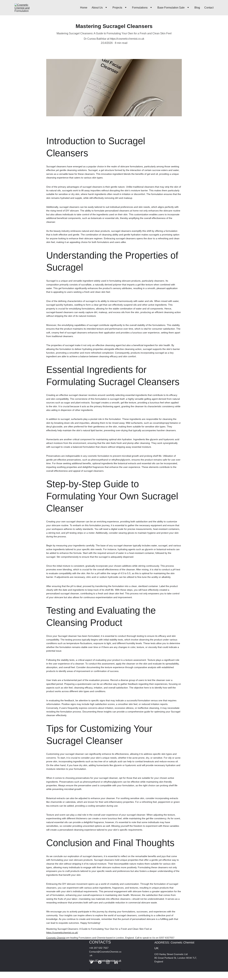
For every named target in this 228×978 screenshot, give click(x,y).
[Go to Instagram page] (107, 962)
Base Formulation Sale (171, 7)
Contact (208, 7)
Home (83, 7)
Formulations (140, 7)
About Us (97, 7)
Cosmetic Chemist (55, 937)
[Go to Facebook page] (99, 962)
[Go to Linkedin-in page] (116, 962)
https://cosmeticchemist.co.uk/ (62, 932)
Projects (117, 7)
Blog (197, 7)
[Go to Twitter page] (91, 962)
